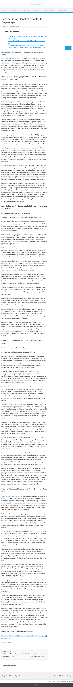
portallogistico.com (57, 93)
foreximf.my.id (66, 124)
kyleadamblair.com (57, 187)
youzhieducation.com (57, 108)
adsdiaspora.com (56, 137)
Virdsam (54, 223)
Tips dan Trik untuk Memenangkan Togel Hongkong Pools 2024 (27, 47)
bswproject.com (56, 151)
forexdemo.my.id (56, 120)
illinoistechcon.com (57, 178)
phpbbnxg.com (56, 91)
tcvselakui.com (56, 100)
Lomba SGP (61, 247)
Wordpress (70, 681)
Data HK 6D (57, 240)
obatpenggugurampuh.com (59, 196)
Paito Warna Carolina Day (63, 252)
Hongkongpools (56, 234)
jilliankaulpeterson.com (58, 180)
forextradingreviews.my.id (59, 128)
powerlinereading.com (58, 95)
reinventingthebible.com (58, 202)
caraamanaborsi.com (57, 155)
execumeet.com (56, 69)
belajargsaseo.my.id (57, 135)
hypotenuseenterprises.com (60, 79)
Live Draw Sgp (62, 236)
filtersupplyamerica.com (58, 71)
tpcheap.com (55, 216)
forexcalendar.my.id (57, 111)
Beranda (4, 10)
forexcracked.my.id (57, 115)
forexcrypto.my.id (57, 117)
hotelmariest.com (56, 77)
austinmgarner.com (57, 140)
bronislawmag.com (57, 147)
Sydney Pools (55, 232)
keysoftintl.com (56, 86)
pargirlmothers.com (57, 200)
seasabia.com (55, 206)
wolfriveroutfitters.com (58, 106)
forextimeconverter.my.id (59, 131)
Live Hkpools (13, 636)
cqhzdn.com (55, 68)
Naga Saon (66, 223)
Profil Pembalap (50, 10)
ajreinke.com (66, 137)
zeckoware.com (56, 109)
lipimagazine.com (56, 191)
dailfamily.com (63, 68)
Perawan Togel (61, 229)
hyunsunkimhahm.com (58, 175)
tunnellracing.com (56, 104)
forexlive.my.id (56, 126)
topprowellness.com (57, 215)
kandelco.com (65, 84)
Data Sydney (63, 245)
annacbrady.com (56, 138)
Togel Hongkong (41, 636)
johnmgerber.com (56, 184)
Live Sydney (63, 238)
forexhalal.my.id (56, 124)
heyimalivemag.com (57, 173)
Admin (6, 26)
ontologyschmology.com (58, 198)
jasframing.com (64, 82)
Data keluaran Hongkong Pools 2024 (12, 58)
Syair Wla (61, 227)
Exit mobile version (36, 685)
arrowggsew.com (56, 53)
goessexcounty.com (57, 73)
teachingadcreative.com (58, 209)
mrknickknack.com (57, 89)
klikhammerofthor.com (58, 186)
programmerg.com (57, 97)
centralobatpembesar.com (59, 160)
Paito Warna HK (62, 243)
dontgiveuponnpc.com (58, 166)
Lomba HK (54, 247)
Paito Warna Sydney (59, 242)
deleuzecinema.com (57, 162)
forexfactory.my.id (57, 122)
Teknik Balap (62, 10)
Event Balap (26, 10)
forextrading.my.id (57, 129)
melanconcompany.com (58, 88)
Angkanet (57, 231)
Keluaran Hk (4, 636)
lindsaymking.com (57, 189)
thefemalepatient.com (60, 213)
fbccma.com (65, 69)
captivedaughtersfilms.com (59, 153)
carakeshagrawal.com (58, 60)
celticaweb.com (56, 64)
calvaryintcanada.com (58, 59)
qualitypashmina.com (57, 99)
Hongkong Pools (10, 496)
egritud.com (64, 167)
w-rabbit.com (65, 109)
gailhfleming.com (56, 171)
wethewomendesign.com (59, 218)
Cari (52, 45)
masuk (10, 667)
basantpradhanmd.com (58, 146)
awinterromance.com (57, 142)
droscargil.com (56, 167)
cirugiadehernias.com (58, 66)
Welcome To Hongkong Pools (26, 636)
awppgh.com (55, 144)
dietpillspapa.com (57, 164)
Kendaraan (37, 10)
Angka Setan (63, 225)
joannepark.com (56, 84)
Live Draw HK (55, 254)
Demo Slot (63, 232)
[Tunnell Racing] (36, 4)
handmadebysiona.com (58, 75)
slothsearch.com (64, 207)
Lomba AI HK (60, 249)
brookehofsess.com (57, 149)
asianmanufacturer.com (58, 55)
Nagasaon (60, 223)
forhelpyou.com (56, 169)
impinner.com (55, 82)
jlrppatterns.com (56, 182)
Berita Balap (15, 10)
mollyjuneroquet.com (57, 195)
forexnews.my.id (56, 133)
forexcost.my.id (56, 113)
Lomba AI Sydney (59, 251)
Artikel (9, 642)
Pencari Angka (56, 225)
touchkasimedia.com (57, 102)
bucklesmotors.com (57, 57)
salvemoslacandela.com (58, 204)
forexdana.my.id (56, 118)
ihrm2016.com (56, 176)
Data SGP (56, 245)
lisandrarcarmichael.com (58, 193)
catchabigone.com (57, 62)
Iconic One (52, 681)
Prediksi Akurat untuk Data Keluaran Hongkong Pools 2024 (25, 45)
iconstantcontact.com (58, 80)
